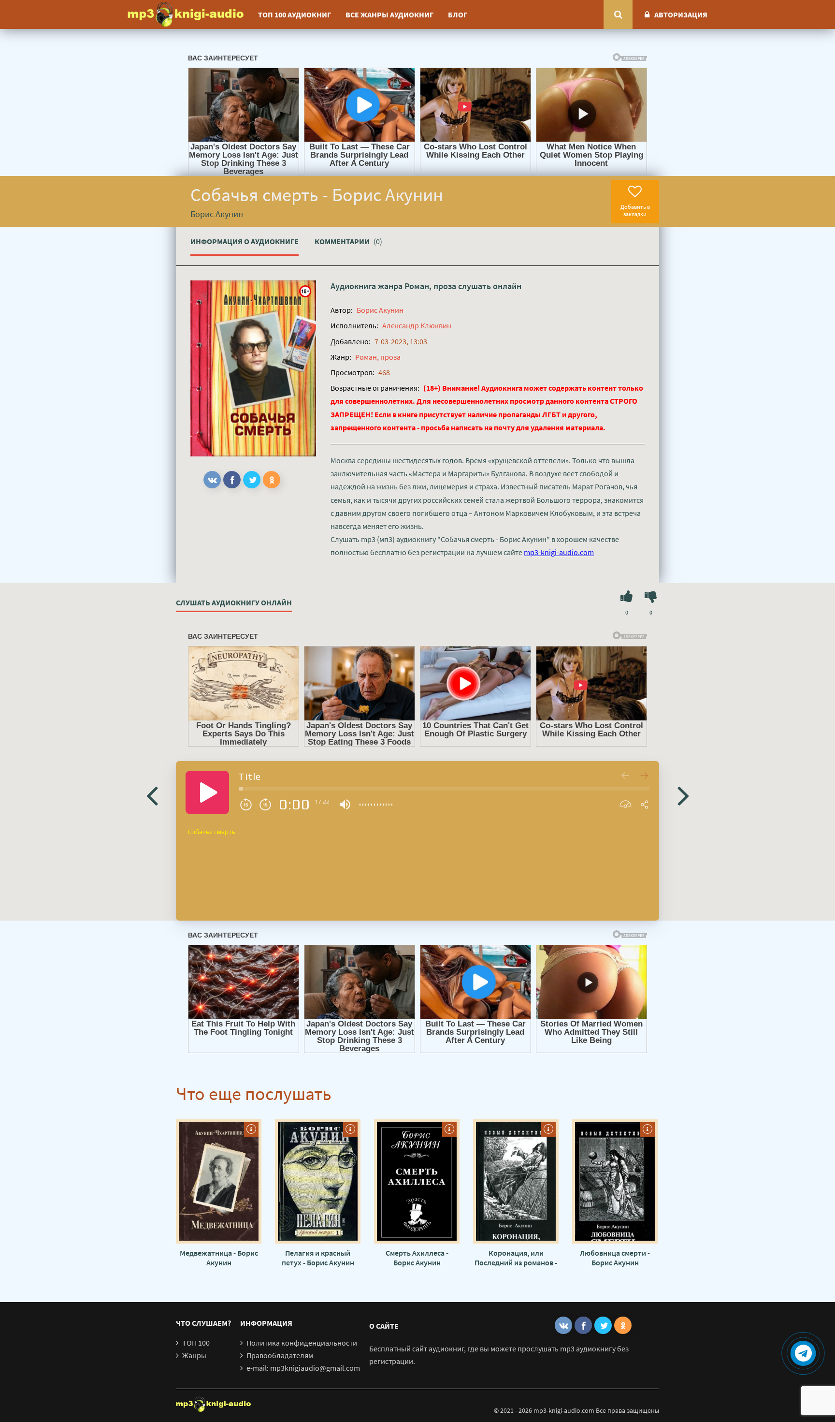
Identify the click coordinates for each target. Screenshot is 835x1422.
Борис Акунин (380, 310)
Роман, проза (430, 286)
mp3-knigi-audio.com (559, 552)
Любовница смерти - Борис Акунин (615, 1257)
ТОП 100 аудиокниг (294, 14)
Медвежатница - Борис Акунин (219, 1257)
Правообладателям (279, 1355)
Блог (457, 14)
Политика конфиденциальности (301, 1343)
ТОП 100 (196, 1343)
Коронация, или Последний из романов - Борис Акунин (516, 1257)
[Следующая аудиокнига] (683, 795)
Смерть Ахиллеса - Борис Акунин (417, 1257)
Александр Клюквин (416, 325)
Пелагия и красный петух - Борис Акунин (318, 1257)
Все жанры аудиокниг (389, 14)
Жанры (194, 1355)
